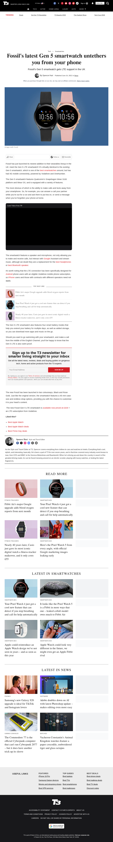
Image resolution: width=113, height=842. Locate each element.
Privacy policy (51, 814)
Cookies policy (65, 814)
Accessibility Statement (39, 810)
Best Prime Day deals (17, 431)
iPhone (11, 277)
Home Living (54, 9)
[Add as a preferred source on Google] (56, 826)
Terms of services (34, 376)
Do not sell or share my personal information (61, 818)
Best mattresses (69, 788)
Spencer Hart (48, 75)
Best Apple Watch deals (18, 427)
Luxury (65, 9)
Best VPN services (46, 788)
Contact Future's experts (63, 810)
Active (42, 9)
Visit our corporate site (82, 835)
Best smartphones (70, 784)
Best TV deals (92, 784)
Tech (35, 9)
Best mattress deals (94, 780)
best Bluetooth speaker (18, 265)
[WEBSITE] (33, 443)
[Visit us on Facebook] (54, 3)
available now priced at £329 (55, 408)
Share (11, 157)
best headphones (63, 262)
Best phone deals (93, 776)
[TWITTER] (22, 443)
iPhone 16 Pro (44, 776)
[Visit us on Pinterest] (62, 3)
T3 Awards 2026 (60, 15)
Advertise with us (81, 814)
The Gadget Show (80, 15)
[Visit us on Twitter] (58, 3)
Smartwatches (59, 51)
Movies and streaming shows (50, 784)
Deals (21, 15)
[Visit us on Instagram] (69, 3)
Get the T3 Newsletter (38, 15)
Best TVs (66, 780)
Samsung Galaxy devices (49, 780)
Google (47, 259)
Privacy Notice (12, 377)
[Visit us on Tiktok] (77, 3)
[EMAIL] (37, 443)
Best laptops (67, 776)
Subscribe (99, 3)
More (81, 9)
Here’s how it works (83, 81)
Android (9, 274)
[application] (39, 226)
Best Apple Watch (16, 422)
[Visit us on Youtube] (66, 3)
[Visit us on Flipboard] (73, 3)
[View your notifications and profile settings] (92, 3)
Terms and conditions (33, 814)
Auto (74, 9)
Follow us (56, 157)
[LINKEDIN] (29, 443)
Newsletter (68, 157)
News (76, 75)
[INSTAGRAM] (25, 443)
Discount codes (93, 788)
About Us (80, 810)
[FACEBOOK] (18, 443)
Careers (35, 818)
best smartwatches (48, 170)
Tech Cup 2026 (99, 15)
